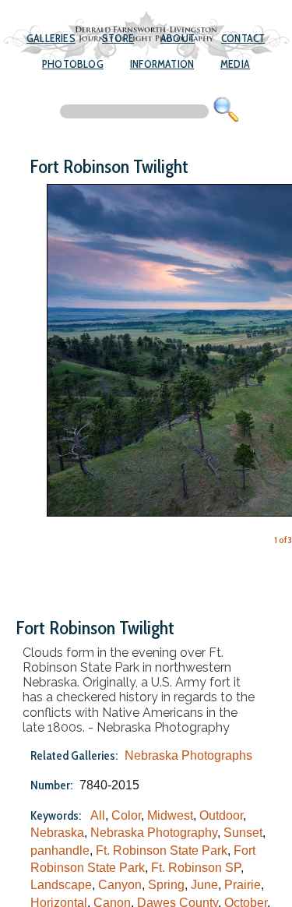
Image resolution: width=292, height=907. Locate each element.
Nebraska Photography (153, 832)
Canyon (120, 884)
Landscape (61, 884)
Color (126, 815)
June (204, 884)
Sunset (242, 832)
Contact (243, 38)
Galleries (51, 38)
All (97, 815)
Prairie (242, 884)
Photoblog (73, 64)
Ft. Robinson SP (196, 867)
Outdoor (221, 815)
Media (235, 64)
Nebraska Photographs (188, 755)
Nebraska (57, 832)
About (177, 38)
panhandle (60, 850)
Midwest (170, 815)
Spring (166, 884)
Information (162, 64)
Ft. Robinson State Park (161, 850)
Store (118, 38)
